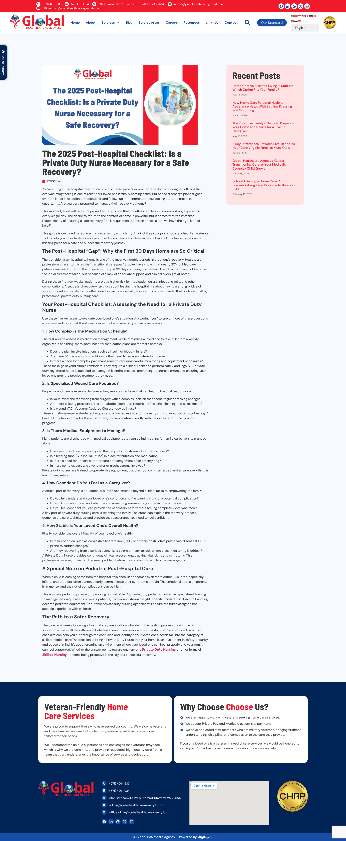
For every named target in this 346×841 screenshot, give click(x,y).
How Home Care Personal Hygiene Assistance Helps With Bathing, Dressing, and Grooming (262, 106)
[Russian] (296, 21)
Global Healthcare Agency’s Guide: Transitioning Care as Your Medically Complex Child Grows (259, 164)
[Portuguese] (292, 21)
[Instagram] (307, 6)
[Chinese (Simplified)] (296, 16)
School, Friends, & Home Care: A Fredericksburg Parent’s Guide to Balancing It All (264, 185)
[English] (303, 16)
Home (75, 22)
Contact (231, 22)
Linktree (212, 22)
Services (108, 22)
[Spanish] (300, 21)
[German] (310, 16)
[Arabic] (292, 16)
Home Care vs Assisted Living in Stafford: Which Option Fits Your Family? (263, 88)
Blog (129, 22)
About (91, 22)
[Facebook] (281, 6)
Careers (172, 22)
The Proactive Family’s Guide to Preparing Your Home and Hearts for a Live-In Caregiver (263, 127)
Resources (192, 22)
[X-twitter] (300, 6)
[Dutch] (300, 16)
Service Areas (149, 22)
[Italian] (314, 16)
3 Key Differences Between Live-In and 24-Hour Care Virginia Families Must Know (264, 146)
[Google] (294, 6)
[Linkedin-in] (287, 6)
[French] (307, 16)
